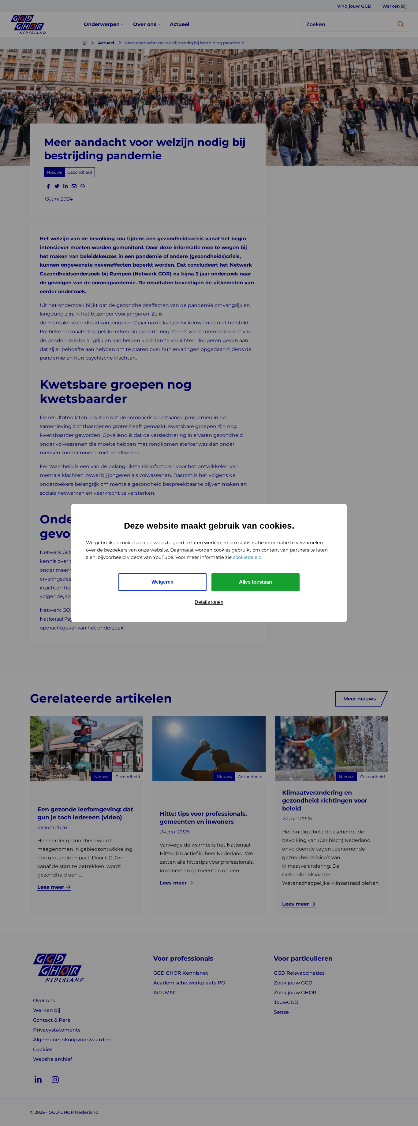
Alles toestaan (255, 582)
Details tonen (209, 602)
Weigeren (162, 582)
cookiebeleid (247, 557)
